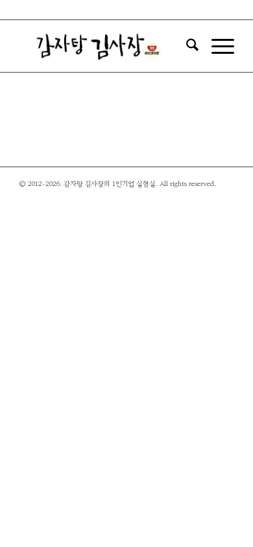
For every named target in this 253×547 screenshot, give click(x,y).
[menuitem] (186, 46)
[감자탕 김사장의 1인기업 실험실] (105, 46)
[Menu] (216, 46)
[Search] (186, 46)
